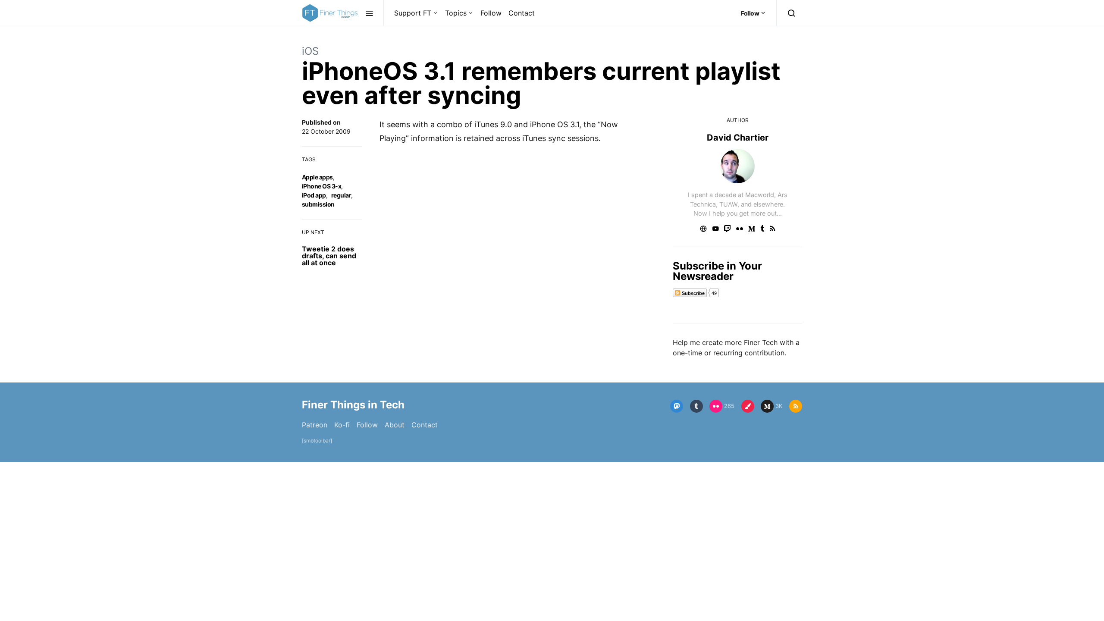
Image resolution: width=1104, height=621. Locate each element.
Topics (456, 13)
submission (318, 204)
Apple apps (317, 177)
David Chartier (737, 137)
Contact (521, 13)
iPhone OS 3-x (321, 186)
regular (341, 195)
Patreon (314, 424)
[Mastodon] (676, 406)
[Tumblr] (696, 406)
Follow (491, 13)
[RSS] (795, 406)
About (395, 424)
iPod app (314, 195)
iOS (310, 51)
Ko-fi (342, 424)
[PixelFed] (747, 406)
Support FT (412, 13)
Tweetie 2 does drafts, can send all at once (329, 256)
